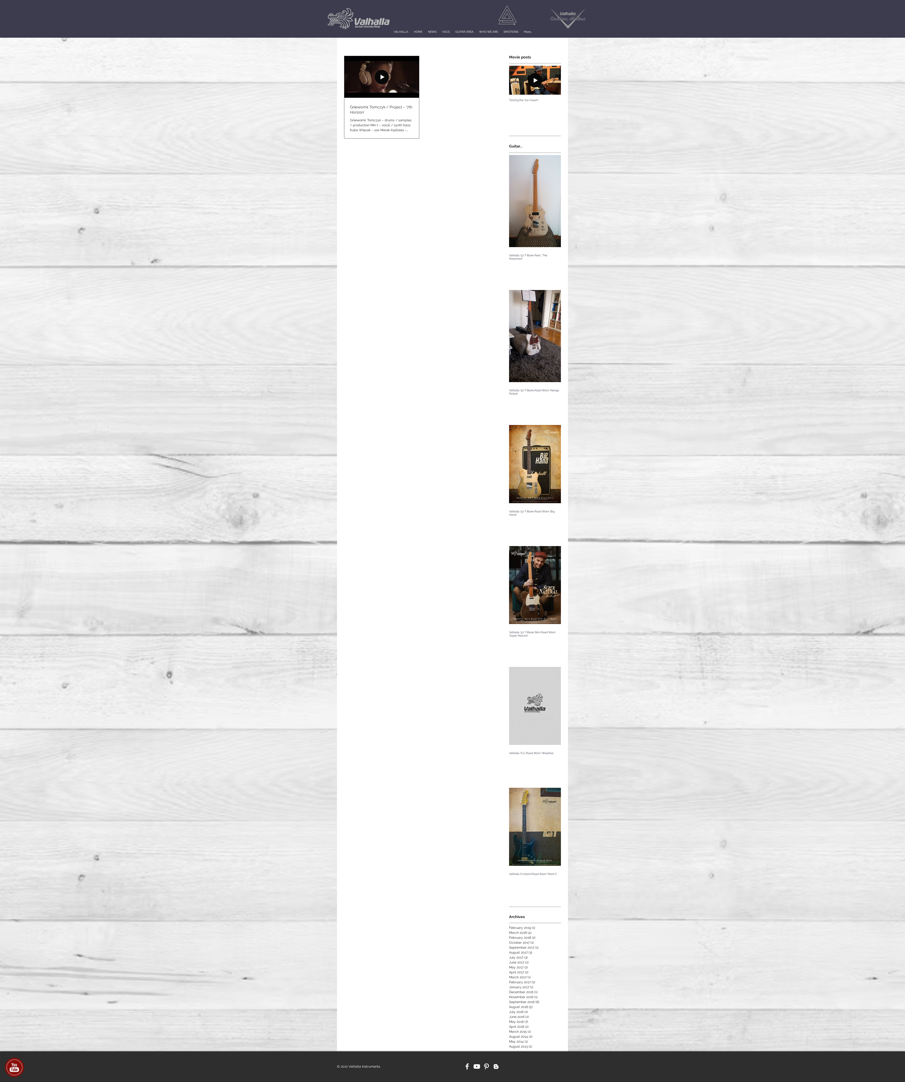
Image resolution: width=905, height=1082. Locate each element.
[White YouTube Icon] (477, 1066)
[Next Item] (553, 80)
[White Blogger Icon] (496, 1066)
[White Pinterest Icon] (486, 1066)
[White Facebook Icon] (467, 1066)
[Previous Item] (516, 80)
